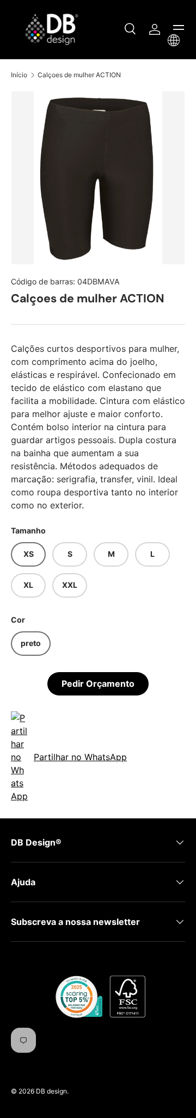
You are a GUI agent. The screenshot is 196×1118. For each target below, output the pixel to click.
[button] (173, 40)
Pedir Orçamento (98, 683)
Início (19, 75)
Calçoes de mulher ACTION (79, 75)
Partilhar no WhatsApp (80, 756)
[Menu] (179, 29)
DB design (51, 1091)
